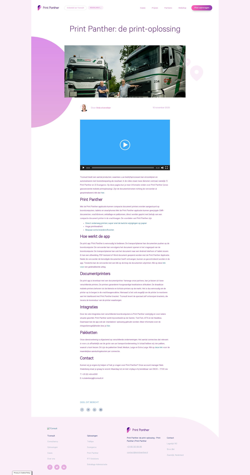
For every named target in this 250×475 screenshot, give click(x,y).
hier (108, 326)
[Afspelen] (83, 167)
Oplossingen (52, 447)
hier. (103, 193)
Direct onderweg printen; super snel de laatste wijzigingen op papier (116, 223)
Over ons (51, 459)
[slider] (123, 167)
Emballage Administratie (97, 465)
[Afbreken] (162, 167)
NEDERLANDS (95, 8)
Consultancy (52, 442)
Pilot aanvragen (201, 8)
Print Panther (92, 453)
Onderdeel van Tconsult (75, 8)
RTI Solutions (93, 459)
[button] (125, 145)
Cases (142, 8)
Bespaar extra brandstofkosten (99, 230)
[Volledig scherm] (166, 167)
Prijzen (155, 8)
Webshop (182, 8)
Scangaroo (91, 447)
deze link (158, 348)
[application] (125, 145)
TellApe (90, 442)
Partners (168, 8)
